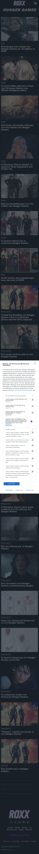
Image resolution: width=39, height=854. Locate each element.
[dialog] (19, 427)
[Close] (35, 364)
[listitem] (19, 396)
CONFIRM (11, 484)
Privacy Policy (30, 490)
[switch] (32, 400)
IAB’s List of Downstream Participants (21, 390)
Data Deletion (9, 490)
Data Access (19, 490)
